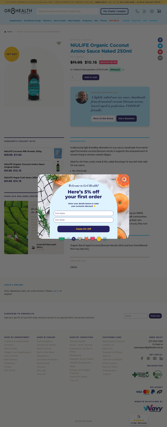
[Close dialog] (124, 179)
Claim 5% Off (83, 229)
